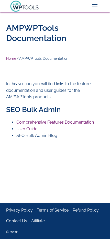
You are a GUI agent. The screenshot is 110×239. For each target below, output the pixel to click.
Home (11, 58)
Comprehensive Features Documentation (55, 122)
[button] (94, 6)
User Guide (26, 128)
